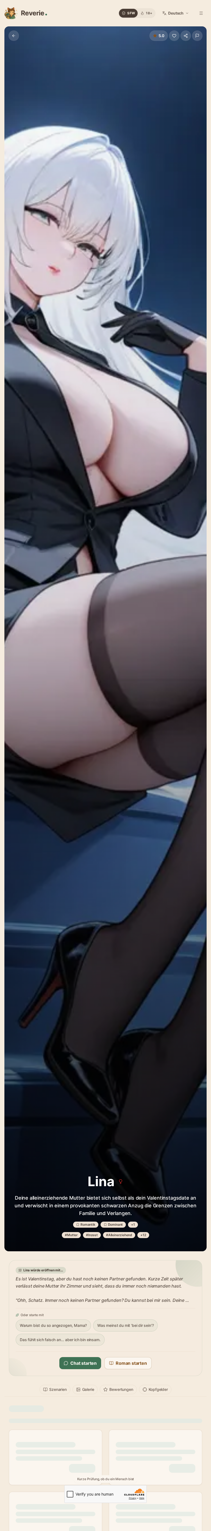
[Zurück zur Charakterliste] (14, 36)
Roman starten (131, 1363)
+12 (143, 1235)
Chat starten (83, 1363)
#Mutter (71, 1235)
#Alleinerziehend (119, 1235)
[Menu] (201, 13)
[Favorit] (174, 36)
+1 (133, 1224)
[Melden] (197, 36)
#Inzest (92, 1235)
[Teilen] (186, 36)
